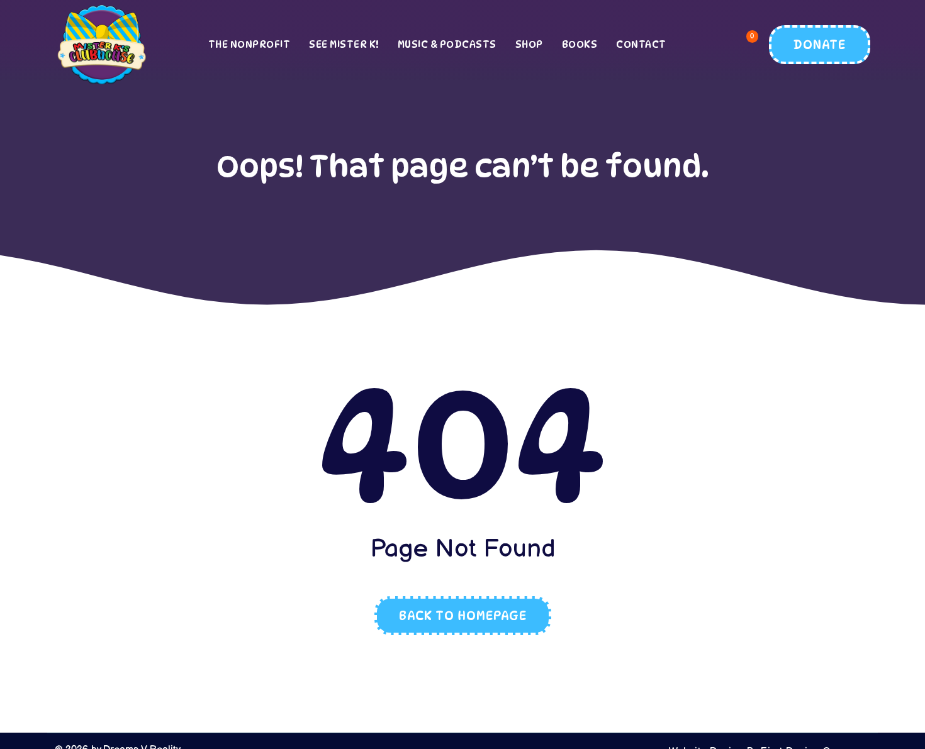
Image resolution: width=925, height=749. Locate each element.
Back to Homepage (463, 615)
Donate (819, 44)
